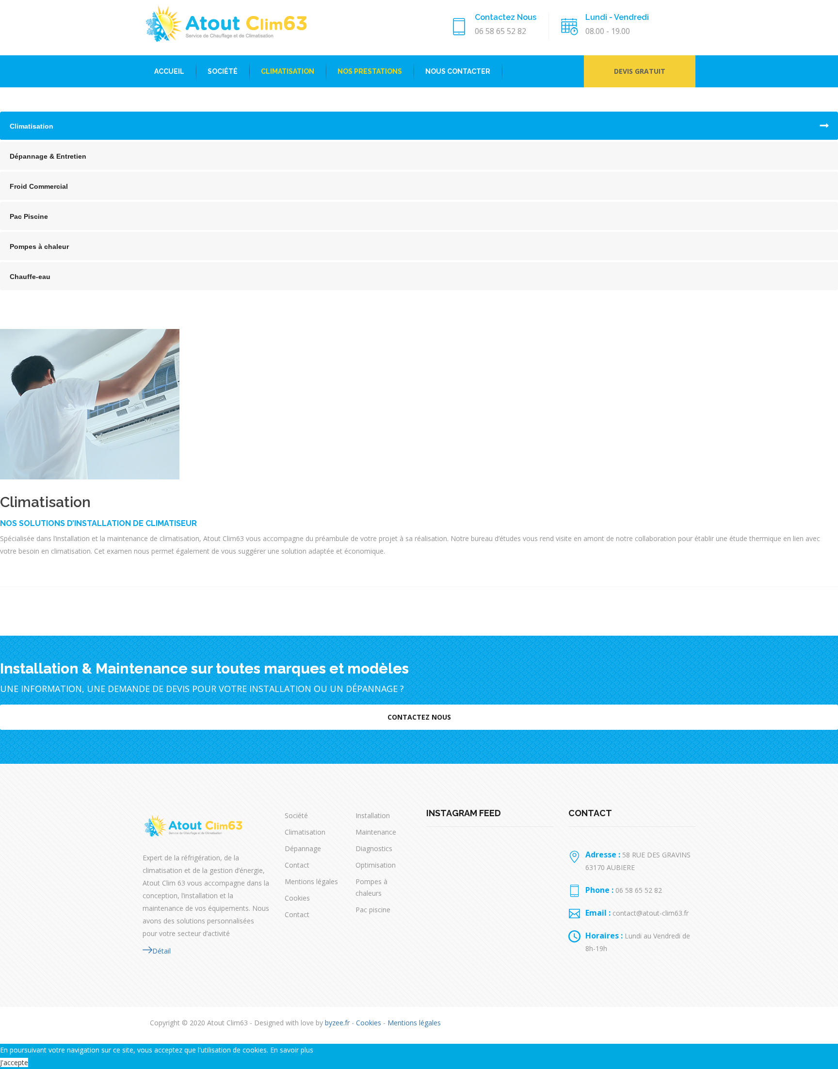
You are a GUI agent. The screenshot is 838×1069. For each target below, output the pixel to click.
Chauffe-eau (30, 276)
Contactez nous (419, 717)
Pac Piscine (29, 216)
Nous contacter (457, 71)
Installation (372, 815)
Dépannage (303, 848)
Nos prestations (370, 71)
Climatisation (287, 71)
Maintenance (375, 832)
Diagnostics (373, 848)
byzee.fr (337, 1022)
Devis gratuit (639, 71)
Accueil (169, 71)
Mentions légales (311, 881)
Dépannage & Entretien (48, 156)
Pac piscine (372, 909)
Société (223, 71)
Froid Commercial (39, 186)
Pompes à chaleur (39, 246)
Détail (161, 950)
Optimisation (375, 865)
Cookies (297, 898)
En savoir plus (291, 1049)
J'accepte (14, 1062)
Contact (297, 865)
